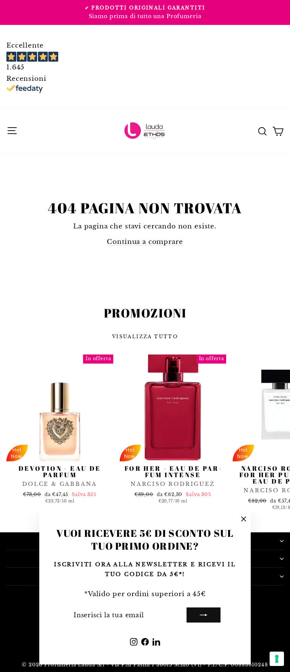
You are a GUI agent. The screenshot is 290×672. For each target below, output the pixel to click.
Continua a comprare (145, 242)
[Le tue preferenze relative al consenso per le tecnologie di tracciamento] (277, 659)
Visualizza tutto (145, 336)
